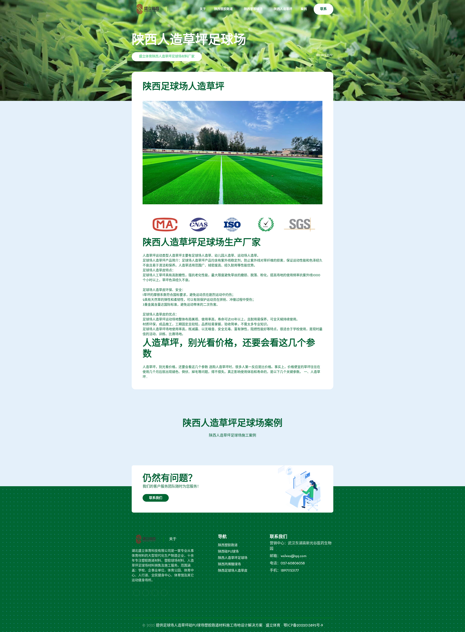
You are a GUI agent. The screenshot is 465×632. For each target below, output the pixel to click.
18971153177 (324, 55)
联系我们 (155, 498)
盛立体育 (273, 625)
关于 (203, 9)
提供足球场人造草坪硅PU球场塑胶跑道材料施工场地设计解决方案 (209, 625)
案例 (304, 9)
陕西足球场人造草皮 (232, 571)
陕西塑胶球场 (253, 9)
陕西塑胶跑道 (223, 9)
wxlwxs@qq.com (294, 556)
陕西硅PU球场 (228, 551)
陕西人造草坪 (283, 9)
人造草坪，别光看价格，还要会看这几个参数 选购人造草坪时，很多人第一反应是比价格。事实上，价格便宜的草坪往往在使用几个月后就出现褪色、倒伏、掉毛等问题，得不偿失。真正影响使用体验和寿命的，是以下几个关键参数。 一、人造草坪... (231, 372)
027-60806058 (293, 563)
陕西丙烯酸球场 (229, 564)
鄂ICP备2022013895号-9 (303, 625)
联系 (323, 9)
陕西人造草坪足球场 (232, 558)
